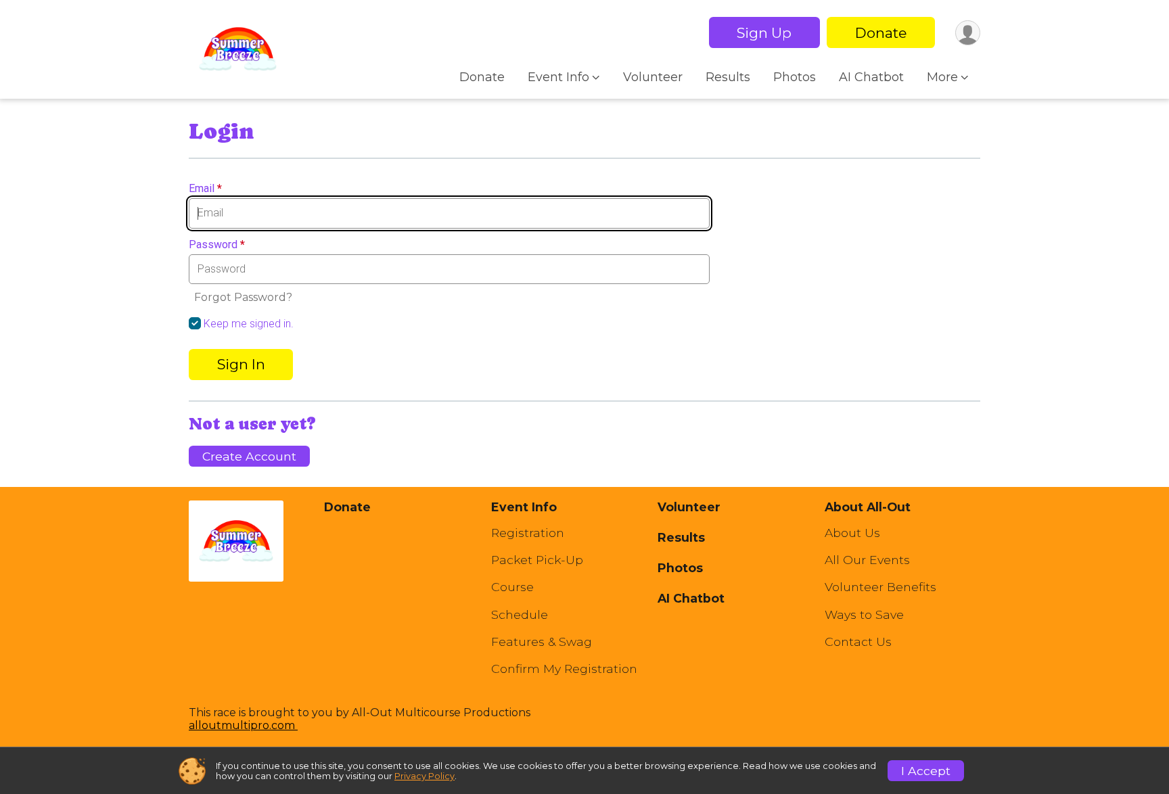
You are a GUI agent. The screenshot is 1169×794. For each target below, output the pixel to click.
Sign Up (764, 32)
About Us (852, 533)
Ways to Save (864, 615)
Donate (881, 32)
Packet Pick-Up (537, 560)
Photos (794, 77)
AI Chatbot (871, 77)
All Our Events (867, 560)
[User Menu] (967, 32)
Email (205, 189)
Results (728, 77)
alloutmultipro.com (243, 725)
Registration (527, 533)
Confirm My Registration (564, 669)
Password (217, 245)
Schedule (519, 615)
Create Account (249, 456)
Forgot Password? (243, 297)
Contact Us (858, 642)
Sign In (241, 364)
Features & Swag (541, 642)
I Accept (925, 771)
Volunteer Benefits (880, 587)
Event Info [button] (558, 77)
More (942, 77)
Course (512, 587)
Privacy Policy (424, 776)
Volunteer (653, 77)
